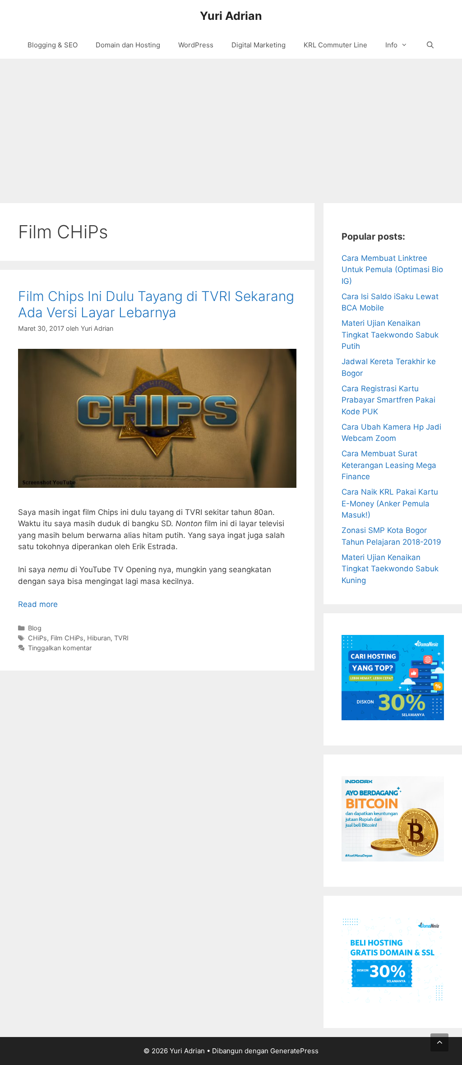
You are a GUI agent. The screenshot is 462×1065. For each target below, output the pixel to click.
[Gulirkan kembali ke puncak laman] (439, 1042)
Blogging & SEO (53, 45)
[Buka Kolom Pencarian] (429, 45)
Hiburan (99, 638)
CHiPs (37, 638)
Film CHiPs (67, 638)
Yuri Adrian (231, 16)
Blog (35, 628)
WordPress (195, 45)
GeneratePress (294, 1050)
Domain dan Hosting (128, 45)
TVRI (121, 638)
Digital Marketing (258, 45)
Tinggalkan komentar (60, 648)
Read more (38, 604)
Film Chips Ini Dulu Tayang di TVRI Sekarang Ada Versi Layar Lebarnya (156, 304)
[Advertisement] (231, 126)
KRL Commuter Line (335, 45)
